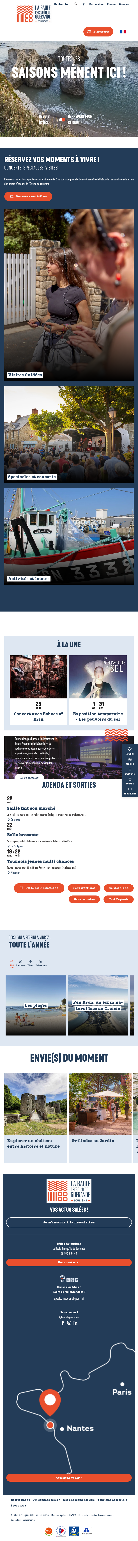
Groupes (124, 4)
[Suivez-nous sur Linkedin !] (75, 1323)
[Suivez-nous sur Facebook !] (63, 1323)
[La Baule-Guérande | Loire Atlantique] (34, 13)
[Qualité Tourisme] (61, 1531)
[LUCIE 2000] (49, 1531)
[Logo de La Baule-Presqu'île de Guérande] (69, 1191)
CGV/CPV (72, 1515)
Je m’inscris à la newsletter (69, 1222)
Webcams (130, 774)
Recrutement (20, 1499)
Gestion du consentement (101, 1515)
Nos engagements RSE (79, 1499)
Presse (111, 4)
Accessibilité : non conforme (23, 1520)
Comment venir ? (69, 1477)
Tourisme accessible (112, 1499)
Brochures (130, 793)
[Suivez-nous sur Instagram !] (69, 1323)
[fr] (123, 31)
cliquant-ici (78, 1298)
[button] (123, 31)
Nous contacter (69, 1262)
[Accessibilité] (83, 4)
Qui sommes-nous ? (46, 1499)
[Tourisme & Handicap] (74, 1531)
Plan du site (83, 1515)
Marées (130, 764)
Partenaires (96, 4)
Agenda (130, 783)
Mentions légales (58, 1515)
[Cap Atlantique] (86, 1531)
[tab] (12, 963)
